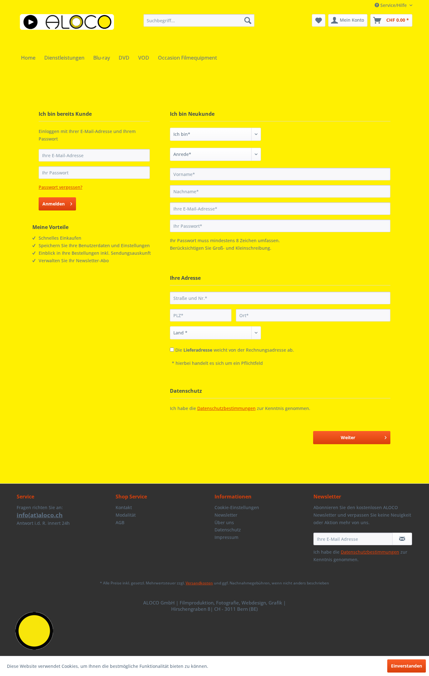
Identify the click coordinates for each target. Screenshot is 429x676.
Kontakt (124, 507)
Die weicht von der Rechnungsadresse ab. (234, 350)
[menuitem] (199, 20)
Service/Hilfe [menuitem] (393, 5)
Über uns (224, 522)
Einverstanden (406, 666)
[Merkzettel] (318, 20)
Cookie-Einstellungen (237, 507)
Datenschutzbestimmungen (226, 408)
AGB (120, 522)
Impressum (226, 537)
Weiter (348, 437)
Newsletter (226, 515)
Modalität (126, 515)
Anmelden (53, 204)
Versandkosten (199, 583)
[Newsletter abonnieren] (402, 539)
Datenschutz (228, 530)
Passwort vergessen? (60, 187)
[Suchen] (247, 20)
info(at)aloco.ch (39, 515)
